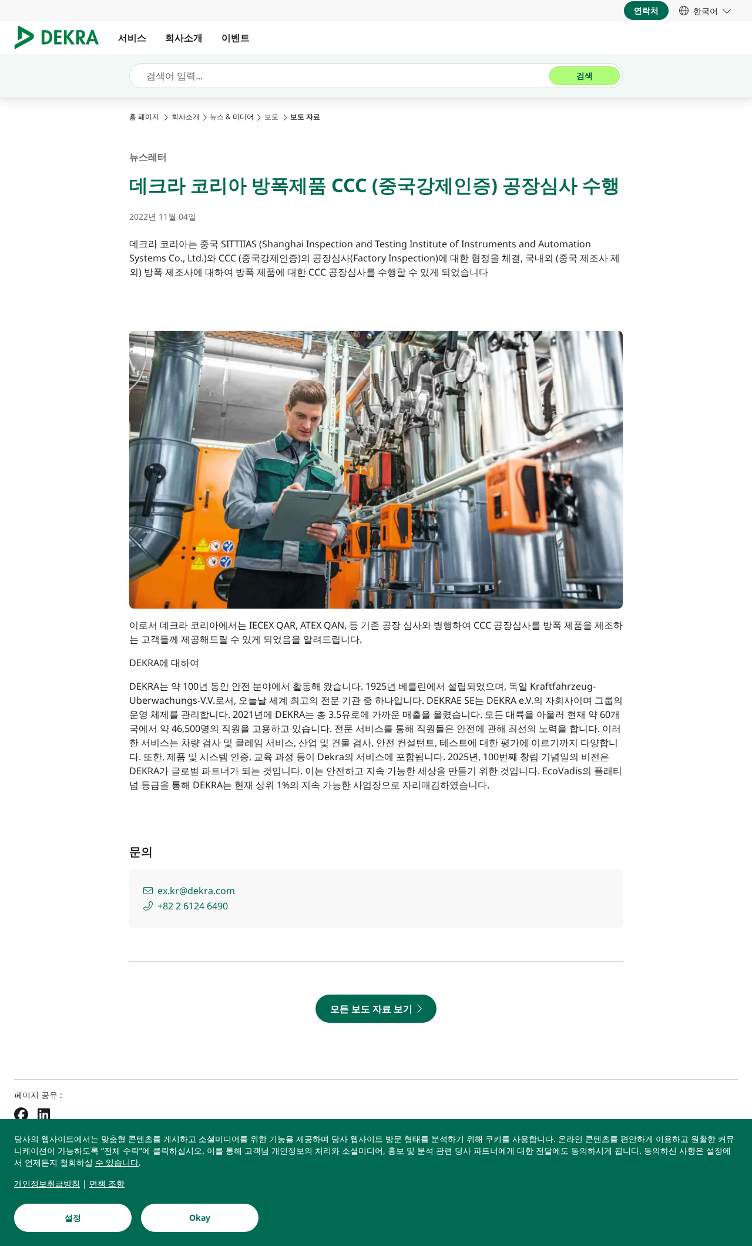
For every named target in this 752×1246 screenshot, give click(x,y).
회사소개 (184, 37)
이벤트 (236, 37)
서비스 (132, 37)
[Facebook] (21, 1114)
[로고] (61, 37)
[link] (705, 10)
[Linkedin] (44, 1114)
